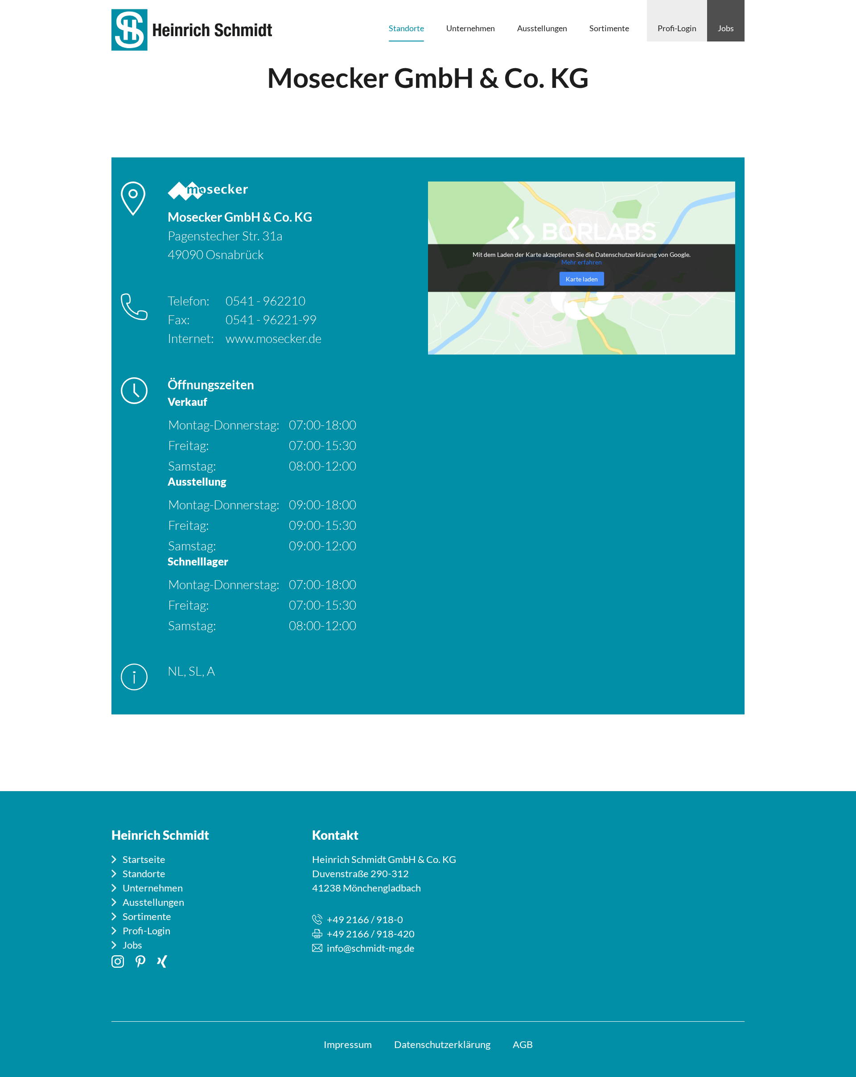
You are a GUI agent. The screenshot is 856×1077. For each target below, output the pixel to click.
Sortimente (147, 916)
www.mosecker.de (273, 338)
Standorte (144, 873)
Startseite (144, 859)
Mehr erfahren (581, 261)
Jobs (132, 945)
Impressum (348, 1044)
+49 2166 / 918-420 (371, 934)
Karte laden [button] (582, 278)
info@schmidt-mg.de (371, 948)
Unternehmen (153, 888)
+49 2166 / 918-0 (365, 919)
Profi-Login (146, 930)
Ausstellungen (153, 902)
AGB (523, 1044)
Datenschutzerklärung (442, 1044)
